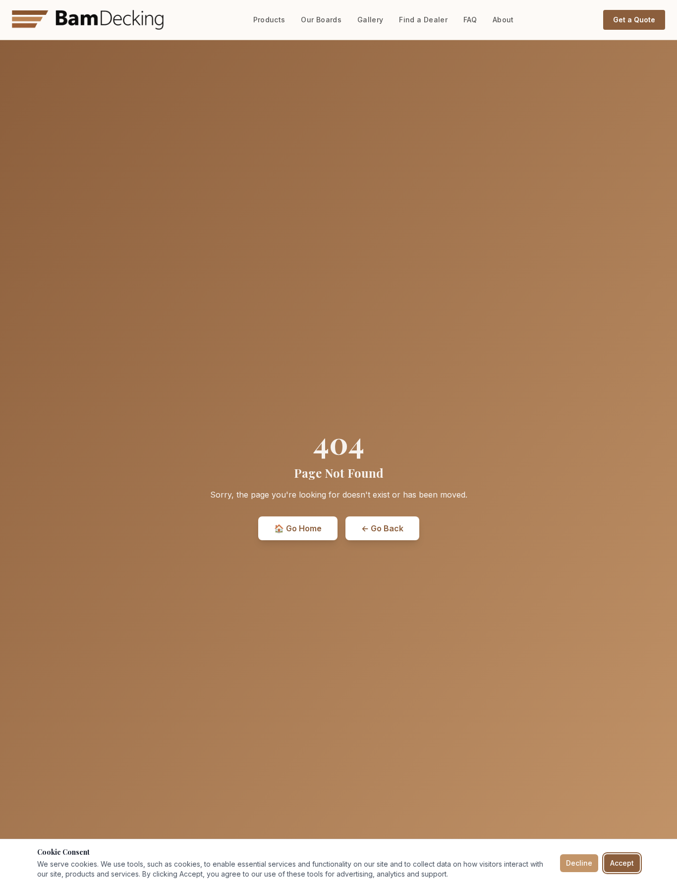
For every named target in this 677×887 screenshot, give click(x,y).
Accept (622, 863)
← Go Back (382, 528)
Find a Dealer (423, 19)
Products (269, 19)
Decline (579, 863)
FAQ (470, 19)
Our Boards (321, 19)
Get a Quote (634, 19)
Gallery (370, 19)
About (503, 19)
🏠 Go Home (298, 528)
